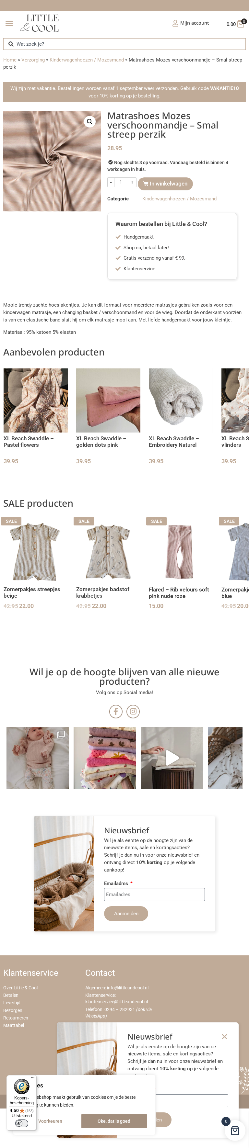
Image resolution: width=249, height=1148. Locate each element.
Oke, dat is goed (114, 1121)
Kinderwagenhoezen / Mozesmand (87, 60)
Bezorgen (12, 1010)
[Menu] (33, 1079)
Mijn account (194, 23)
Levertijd (11, 1003)
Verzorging (33, 60)
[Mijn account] (175, 23)
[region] (84, 1105)
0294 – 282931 (119, 1009)
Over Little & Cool (20, 988)
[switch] (21, 1123)
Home (10, 60)
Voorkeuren (50, 1121)
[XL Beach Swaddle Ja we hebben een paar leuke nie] (105, 758)
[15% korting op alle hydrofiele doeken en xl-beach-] (172, 758)
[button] (9, 23)
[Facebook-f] (116, 711)
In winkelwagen (168, 183)
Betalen (10, 995)
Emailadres (116, 883)
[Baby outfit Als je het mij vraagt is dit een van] (37, 758)
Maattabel (13, 1025)
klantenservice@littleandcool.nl (116, 1002)
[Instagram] (133, 711)
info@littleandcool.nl (127, 988)
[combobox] (124, 44)
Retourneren (15, 1018)
